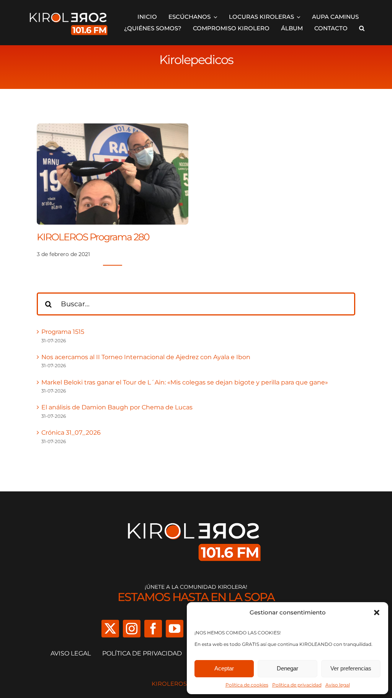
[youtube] (174, 628)
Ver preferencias (350, 668)
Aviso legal (337, 685)
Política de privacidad (297, 685)
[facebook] (153, 628)
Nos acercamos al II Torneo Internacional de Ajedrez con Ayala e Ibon (145, 357)
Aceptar (224, 668)
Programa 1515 (62, 331)
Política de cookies (246, 685)
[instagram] (131, 628)
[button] (377, 612)
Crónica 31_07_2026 (71, 432)
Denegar (287, 668)
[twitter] (110, 628)
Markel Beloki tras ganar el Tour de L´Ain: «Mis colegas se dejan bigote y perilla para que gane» (184, 382)
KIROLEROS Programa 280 (93, 237)
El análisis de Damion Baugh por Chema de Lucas (117, 407)
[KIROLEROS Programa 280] (112, 128)
